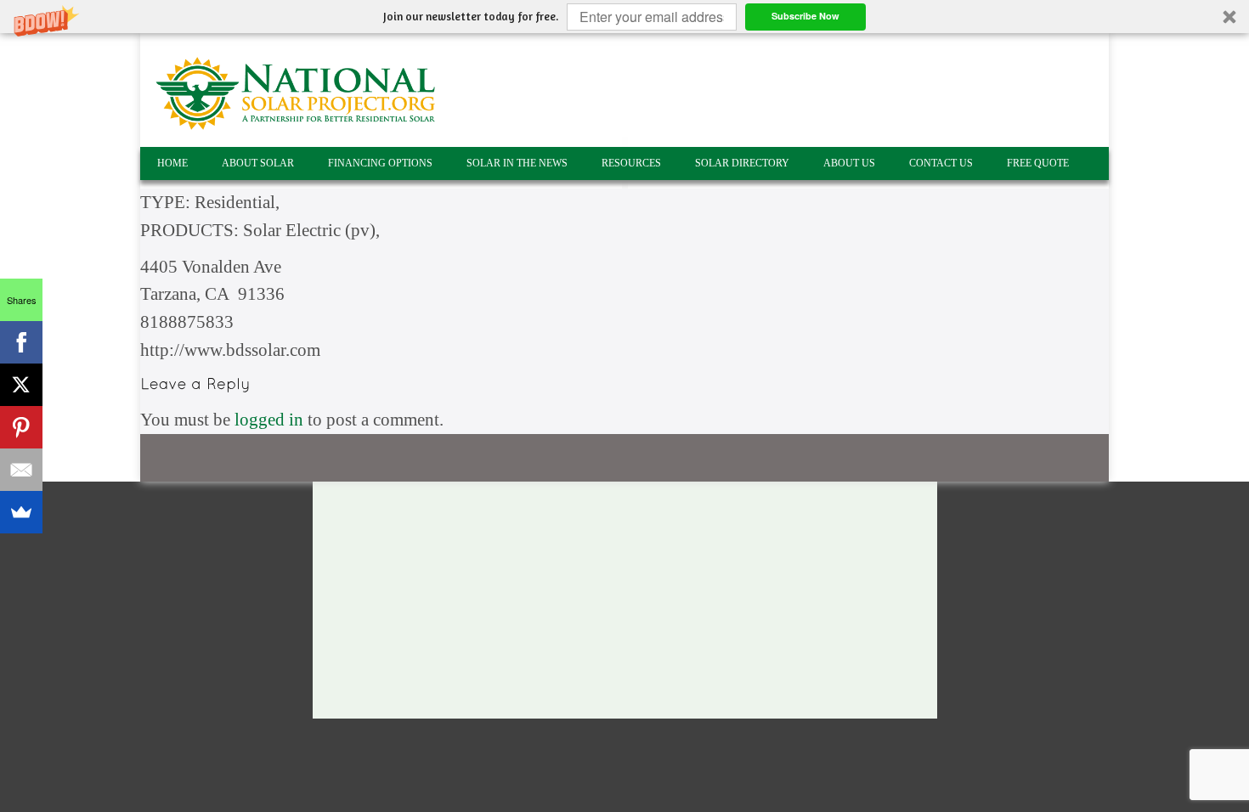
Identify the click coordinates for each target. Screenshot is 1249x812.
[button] (624, 16)
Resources (631, 163)
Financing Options (380, 163)
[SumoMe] (21, 512)
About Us (849, 163)
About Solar (258, 163)
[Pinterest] (21, 427)
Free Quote (1038, 163)
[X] (21, 385)
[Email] (21, 469)
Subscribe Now (805, 15)
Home (172, 163)
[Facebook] (21, 342)
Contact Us (941, 163)
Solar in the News (517, 163)
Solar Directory (742, 163)
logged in (269, 419)
